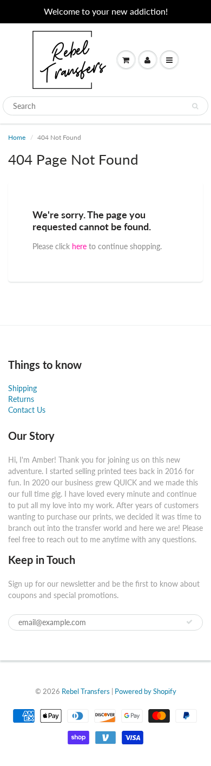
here (79, 246)
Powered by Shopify (145, 691)
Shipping (22, 388)
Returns (21, 399)
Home (16, 137)
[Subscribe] (189, 622)
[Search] (195, 106)
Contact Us (26, 409)
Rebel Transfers (86, 691)
